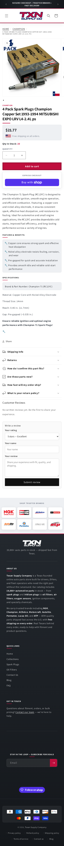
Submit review (32, 482)
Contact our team (24, 712)
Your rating (11, 430)
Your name (10, 443)
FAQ (9, 685)
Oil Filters (12, 669)
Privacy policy (14, 833)
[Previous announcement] (6, 4)
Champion (19, 29)
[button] (6, 15)
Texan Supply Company (35, 827)
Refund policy (32, 833)
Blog (9, 680)
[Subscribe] (53, 763)
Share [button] (9, 341)
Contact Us (12, 674)
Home (5, 29)
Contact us (39, 839)
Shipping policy (52, 833)
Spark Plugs (13, 664)
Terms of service (21, 839)
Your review (11, 456)
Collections (13, 659)
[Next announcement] (58, 4)
